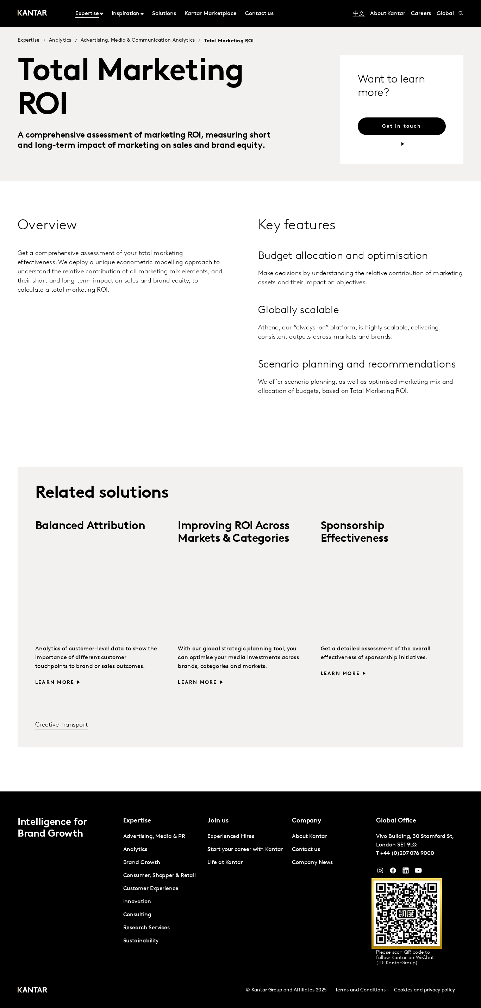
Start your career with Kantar (245, 849)
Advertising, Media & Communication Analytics (138, 40)
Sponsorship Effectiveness (355, 532)
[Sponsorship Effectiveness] (383, 594)
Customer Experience (151, 889)
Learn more (54, 682)
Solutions (164, 14)
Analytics (60, 40)
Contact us (259, 14)
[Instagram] (380, 872)
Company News (312, 863)
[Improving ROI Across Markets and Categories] (240, 594)
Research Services (146, 928)
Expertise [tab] (87, 14)
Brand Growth (141, 863)
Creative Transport (61, 725)
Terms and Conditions (360, 990)
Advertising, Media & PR (154, 836)
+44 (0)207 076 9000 (407, 853)
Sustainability (141, 941)
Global (445, 14)
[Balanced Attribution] (97, 594)
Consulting (137, 915)
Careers (421, 14)
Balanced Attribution (90, 526)
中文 (358, 14)
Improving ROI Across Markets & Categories (233, 532)
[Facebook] (393, 872)
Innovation (137, 902)
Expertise (29, 40)
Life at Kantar (225, 863)
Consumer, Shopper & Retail (159, 876)
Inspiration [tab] (125, 14)
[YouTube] (405, 872)
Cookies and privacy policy (424, 990)
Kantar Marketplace (211, 14)
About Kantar (387, 14)
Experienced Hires (230, 836)
